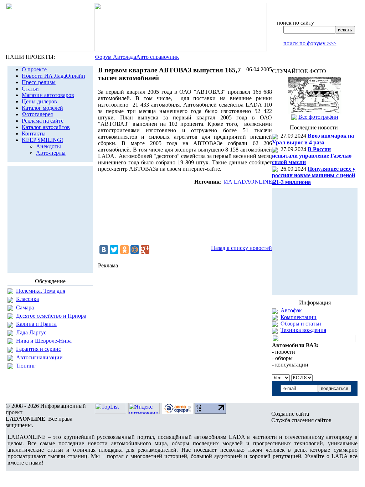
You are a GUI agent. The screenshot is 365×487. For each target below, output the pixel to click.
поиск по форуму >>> (309, 43)
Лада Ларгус (31, 332)
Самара (25, 307)
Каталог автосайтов (46, 127)
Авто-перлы (51, 153)
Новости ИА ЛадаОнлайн (53, 76)
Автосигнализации (39, 357)
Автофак (291, 310)
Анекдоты (48, 146)
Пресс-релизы (39, 82)
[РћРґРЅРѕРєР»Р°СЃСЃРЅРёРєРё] (124, 249)
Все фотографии (318, 117)
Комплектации (299, 317)
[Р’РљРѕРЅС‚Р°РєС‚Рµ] (103, 249)
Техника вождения (303, 330)
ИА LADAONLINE (248, 182)
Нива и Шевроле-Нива (44, 341)
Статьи (30, 89)
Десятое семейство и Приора (51, 316)
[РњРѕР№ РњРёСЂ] (134, 249)
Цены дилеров (39, 101)
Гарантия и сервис (38, 349)
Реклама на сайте (42, 121)
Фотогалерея (37, 114)
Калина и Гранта (36, 324)
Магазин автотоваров (48, 95)
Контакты (34, 133)
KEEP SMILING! (42, 140)
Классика (27, 299)
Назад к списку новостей (241, 248)
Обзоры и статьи (301, 324)
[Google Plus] (145, 249)
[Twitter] (114, 249)
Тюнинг (26, 366)
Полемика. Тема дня (40, 291)
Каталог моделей (42, 108)
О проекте (34, 69)
